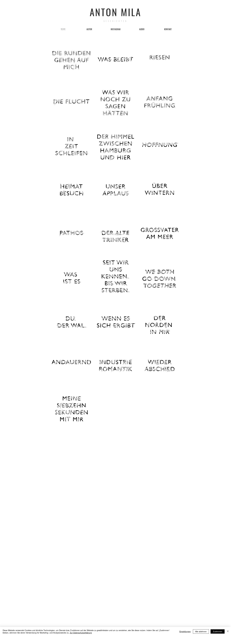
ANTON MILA (115, 12)
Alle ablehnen (201, 631)
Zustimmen (217, 631)
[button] (142, 29)
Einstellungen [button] (185, 631)
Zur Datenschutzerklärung (81, 632)
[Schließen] (227, 631)
